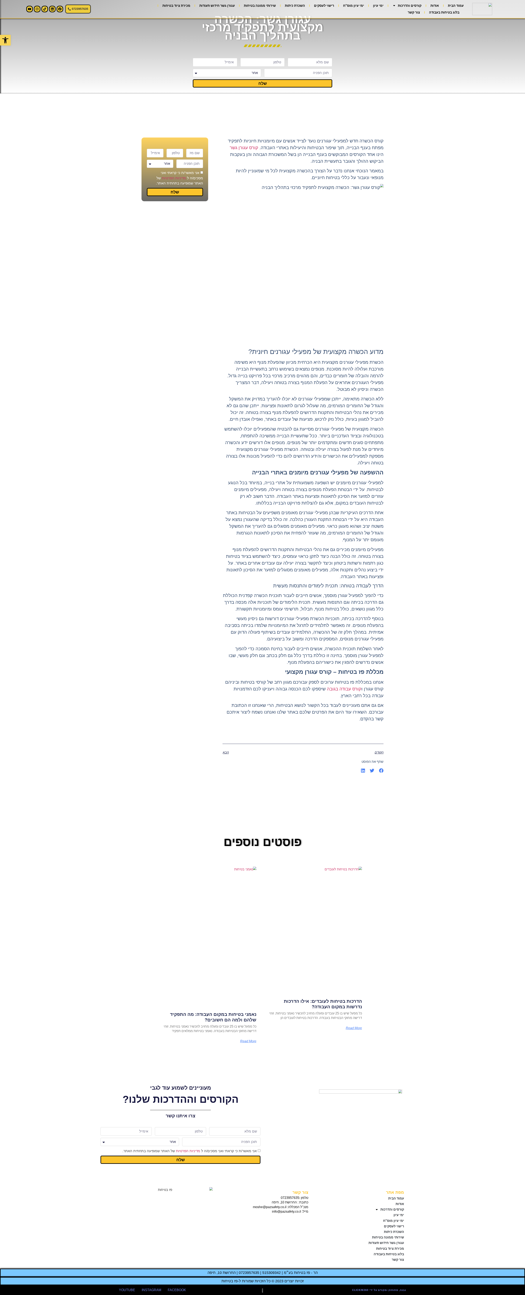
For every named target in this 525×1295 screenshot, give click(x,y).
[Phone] (304, 1221)
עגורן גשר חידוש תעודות (217, 5)
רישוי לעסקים (324, 5)
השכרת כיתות (295, 5)
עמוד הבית (456, 5)
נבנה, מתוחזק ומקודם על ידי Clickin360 (379, 1290)
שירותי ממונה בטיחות (260, 5)
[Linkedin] (52, 9)
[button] (381, 770)
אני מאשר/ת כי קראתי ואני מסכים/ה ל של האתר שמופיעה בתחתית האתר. (179, 178)
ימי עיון (378, 5)
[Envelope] (296, 1221)
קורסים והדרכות (409, 5)
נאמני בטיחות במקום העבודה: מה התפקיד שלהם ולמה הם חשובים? (213, 1017)
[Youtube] (29, 9)
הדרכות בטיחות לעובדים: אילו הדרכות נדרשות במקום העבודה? (323, 1004)
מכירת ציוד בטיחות (176, 5)
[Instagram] (37, 9)
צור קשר (414, 12)
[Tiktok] (44, 9)
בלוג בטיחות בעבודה (444, 12)
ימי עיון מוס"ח (353, 5)
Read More (354, 1028)
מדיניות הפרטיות (174, 178)
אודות (434, 5)
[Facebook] (60, 9)
